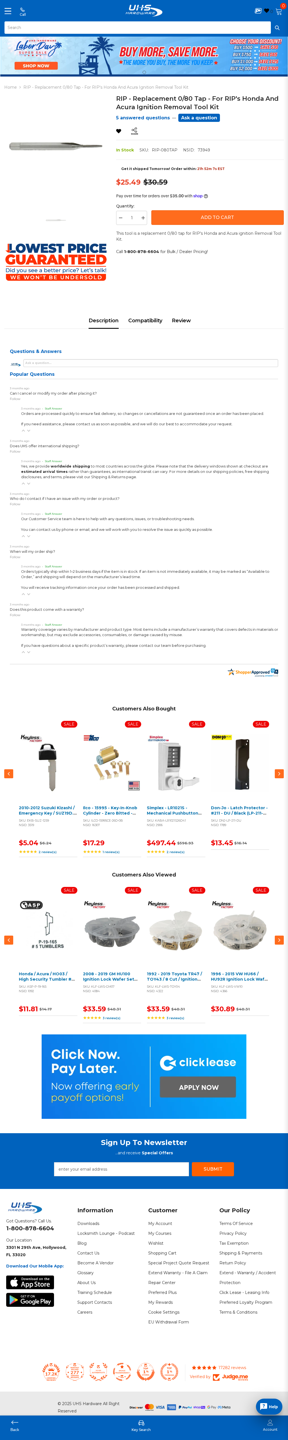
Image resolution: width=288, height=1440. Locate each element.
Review (181, 320)
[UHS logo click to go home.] (144, 11)
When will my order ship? (32, 551)
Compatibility (145, 320)
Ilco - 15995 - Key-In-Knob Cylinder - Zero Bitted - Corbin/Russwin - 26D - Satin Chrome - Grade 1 (110, 816)
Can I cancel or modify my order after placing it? (53, 393)
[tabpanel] (144, 55)
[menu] (7, 10)
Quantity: (125, 206)
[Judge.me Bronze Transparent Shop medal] (122, 1372)
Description (104, 320)
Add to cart (46, 769)
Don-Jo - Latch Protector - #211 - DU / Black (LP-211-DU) (239, 813)
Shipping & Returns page (113, 477)
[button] (23, 430)
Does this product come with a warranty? (47, 609)
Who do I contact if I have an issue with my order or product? (65, 499)
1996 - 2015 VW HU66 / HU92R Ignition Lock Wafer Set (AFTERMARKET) (240, 979)
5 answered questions (143, 117)
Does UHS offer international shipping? (44, 446)
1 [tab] (144, 72)
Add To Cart (217, 217)
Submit (213, 1169)
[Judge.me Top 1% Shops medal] (146, 1372)
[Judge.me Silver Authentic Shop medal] (98, 1372)
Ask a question (199, 117)
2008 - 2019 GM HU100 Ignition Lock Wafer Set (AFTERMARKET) (108, 979)
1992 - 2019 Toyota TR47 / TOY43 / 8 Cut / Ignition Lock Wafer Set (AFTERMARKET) (174, 982)
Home (10, 87)
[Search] (144, 27)
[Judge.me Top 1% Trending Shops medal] (169, 1372)
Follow (15, 399)
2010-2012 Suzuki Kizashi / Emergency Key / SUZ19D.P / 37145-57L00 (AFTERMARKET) (47, 816)
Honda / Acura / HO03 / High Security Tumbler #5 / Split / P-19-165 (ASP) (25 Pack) (47, 982)
